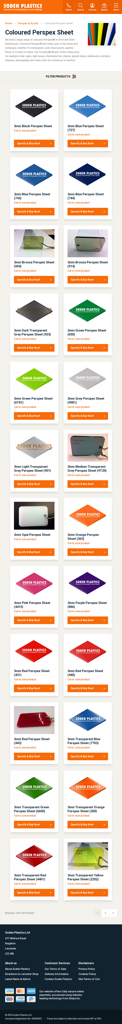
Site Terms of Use (89, 979)
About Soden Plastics (17, 968)
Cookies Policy (87, 974)
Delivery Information (57, 974)
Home (8, 23)
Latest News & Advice (17, 979)
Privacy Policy (86, 968)
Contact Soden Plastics (58, 979)
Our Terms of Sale (55, 968)
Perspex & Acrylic (28, 23)
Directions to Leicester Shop (21, 974)
